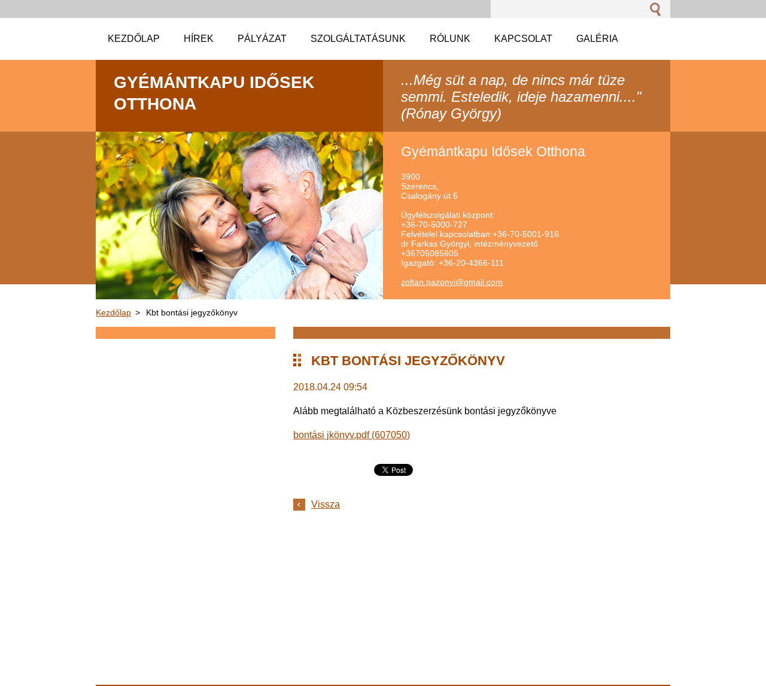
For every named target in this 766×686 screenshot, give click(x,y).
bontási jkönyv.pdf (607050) (351, 435)
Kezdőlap (113, 312)
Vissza (325, 504)
